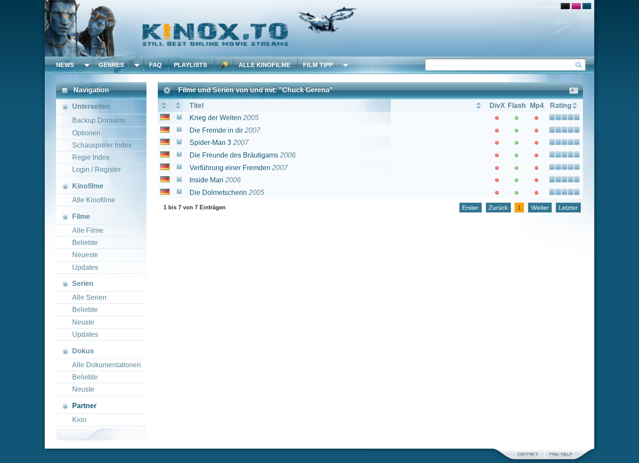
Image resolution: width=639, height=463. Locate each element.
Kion (79, 419)
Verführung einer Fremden (230, 167)
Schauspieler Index (102, 145)
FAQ (155, 64)
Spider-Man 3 (210, 142)
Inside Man (206, 180)
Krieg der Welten (215, 117)
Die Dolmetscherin (218, 192)
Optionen (86, 133)
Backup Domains (98, 120)
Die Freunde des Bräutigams (234, 155)
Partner (84, 405)
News (65, 64)
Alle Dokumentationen (106, 365)
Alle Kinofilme (264, 64)
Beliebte (85, 242)
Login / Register (96, 169)
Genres (111, 64)
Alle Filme (87, 230)
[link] (319, 28)
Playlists (190, 64)
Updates (85, 267)
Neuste (83, 322)
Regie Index (91, 157)
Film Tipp (318, 64)
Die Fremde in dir (216, 130)
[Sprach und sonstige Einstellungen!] (224, 65)
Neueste (85, 254)
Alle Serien (89, 297)
